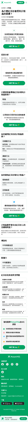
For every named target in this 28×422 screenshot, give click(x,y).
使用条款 (11, 386)
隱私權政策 (4, 386)
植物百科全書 (5, 379)
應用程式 (21, 379)
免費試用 (20, 2)
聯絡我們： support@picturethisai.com (12, 396)
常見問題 (3, 393)
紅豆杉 (4, 8)
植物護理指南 (13, 379)
